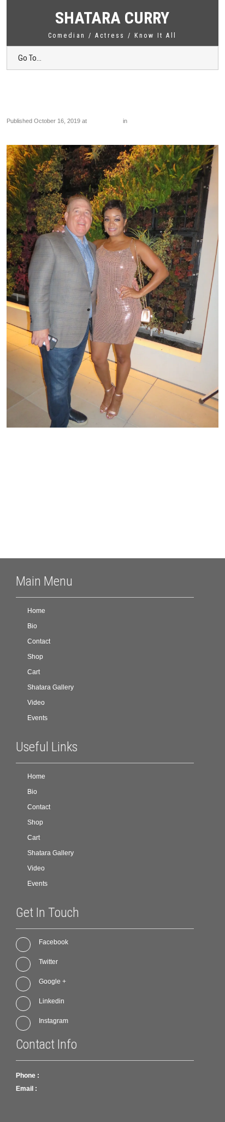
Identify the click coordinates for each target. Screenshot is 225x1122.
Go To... (30, 58)
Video (36, 702)
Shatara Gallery (50, 687)
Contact (38, 641)
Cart (33, 672)
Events (37, 718)
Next (207, 130)
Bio (32, 626)
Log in (47, 530)
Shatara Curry (112, 17)
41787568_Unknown (156, 121)
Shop (35, 657)
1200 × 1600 (104, 121)
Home (36, 611)
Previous (24, 130)
